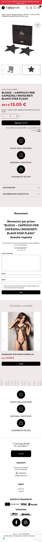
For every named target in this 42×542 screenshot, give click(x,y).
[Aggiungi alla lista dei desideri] (37, 25)
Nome (4, 273)
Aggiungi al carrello (21, 123)
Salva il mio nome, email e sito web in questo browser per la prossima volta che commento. (21, 286)
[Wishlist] (35, 7)
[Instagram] (26, 522)
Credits (25, 536)
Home (3, 14)
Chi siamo (21, 489)
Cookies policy (8, 536)
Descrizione (9, 187)
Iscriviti (21, 454)
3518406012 (22, 473)
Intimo (8, 14)
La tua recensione (8, 253)
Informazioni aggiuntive (16, 193)
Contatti (21, 491)
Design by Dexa (34, 536)
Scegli (21, 364)
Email (4, 279)
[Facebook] (16, 522)
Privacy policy (18, 536)
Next (38, 70)
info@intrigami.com (21, 475)
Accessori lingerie (17, 14)
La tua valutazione (21, 248)
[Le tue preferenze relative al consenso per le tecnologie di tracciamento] (4, 538)
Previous (3, 70)
